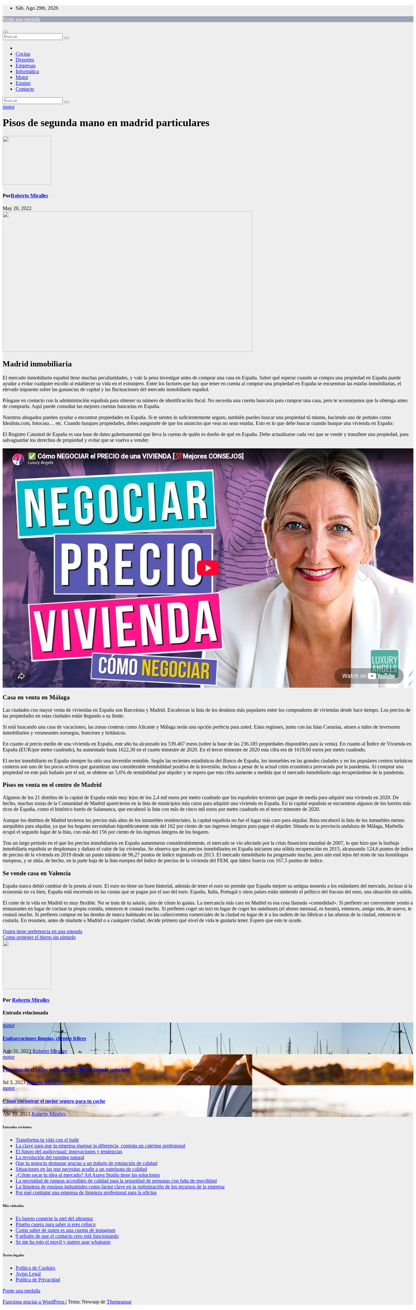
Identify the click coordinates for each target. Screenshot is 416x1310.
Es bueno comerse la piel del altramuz (54, 1218)
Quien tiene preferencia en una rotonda (42, 931)
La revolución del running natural (50, 1157)
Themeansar (119, 1301)
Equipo (23, 83)
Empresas (25, 65)
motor (9, 107)
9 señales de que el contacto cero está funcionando (67, 1236)
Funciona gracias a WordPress (34, 1301)
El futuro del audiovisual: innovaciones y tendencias (69, 1151)
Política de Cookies (35, 1268)
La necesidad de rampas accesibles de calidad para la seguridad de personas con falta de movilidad (116, 1181)
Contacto (25, 89)
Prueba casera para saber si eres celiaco (56, 1224)
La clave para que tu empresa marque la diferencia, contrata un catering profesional (100, 1145)
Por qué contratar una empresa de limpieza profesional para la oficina (86, 1192)
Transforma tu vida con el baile (47, 1140)
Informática (27, 71)
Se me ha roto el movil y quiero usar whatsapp (63, 1242)
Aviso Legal (28, 1274)
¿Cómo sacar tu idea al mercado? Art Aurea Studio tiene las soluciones (88, 1175)
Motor (22, 77)
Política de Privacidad (38, 1279)
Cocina (23, 54)
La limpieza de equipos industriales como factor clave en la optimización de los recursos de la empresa (120, 1186)
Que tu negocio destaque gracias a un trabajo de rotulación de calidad (86, 1163)
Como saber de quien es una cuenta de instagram (65, 1230)
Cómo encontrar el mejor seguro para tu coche (54, 1101)
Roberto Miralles (29, 195)
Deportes (25, 59)
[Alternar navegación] (5, 32)
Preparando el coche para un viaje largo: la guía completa (66, 1069)
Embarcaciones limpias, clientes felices (44, 1038)
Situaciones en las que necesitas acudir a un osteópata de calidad (81, 1169)
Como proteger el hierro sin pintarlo (39, 937)
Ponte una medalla (21, 19)
